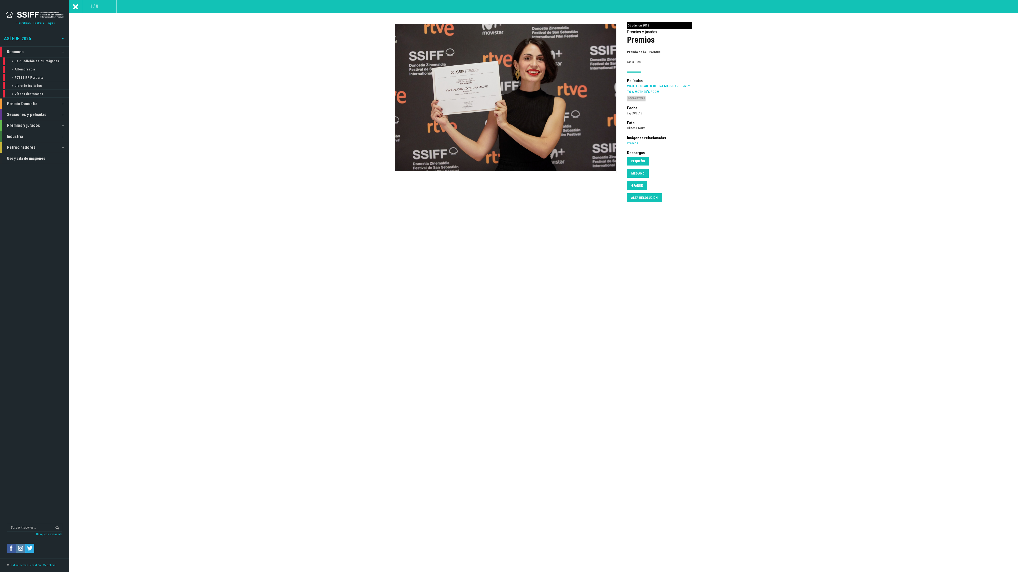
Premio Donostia (22, 103)
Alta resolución (644, 198)
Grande (637, 185)
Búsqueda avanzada (49, 534)
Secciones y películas (26, 114)
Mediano (637, 173)
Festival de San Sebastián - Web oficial (33, 565)
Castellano (23, 23)
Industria (15, 136)
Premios (632, 143)
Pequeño (638, 161)
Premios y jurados (23, 125)
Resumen (15, 51)
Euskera (38, 23)
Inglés (51, 23)
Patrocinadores (21, 147)
